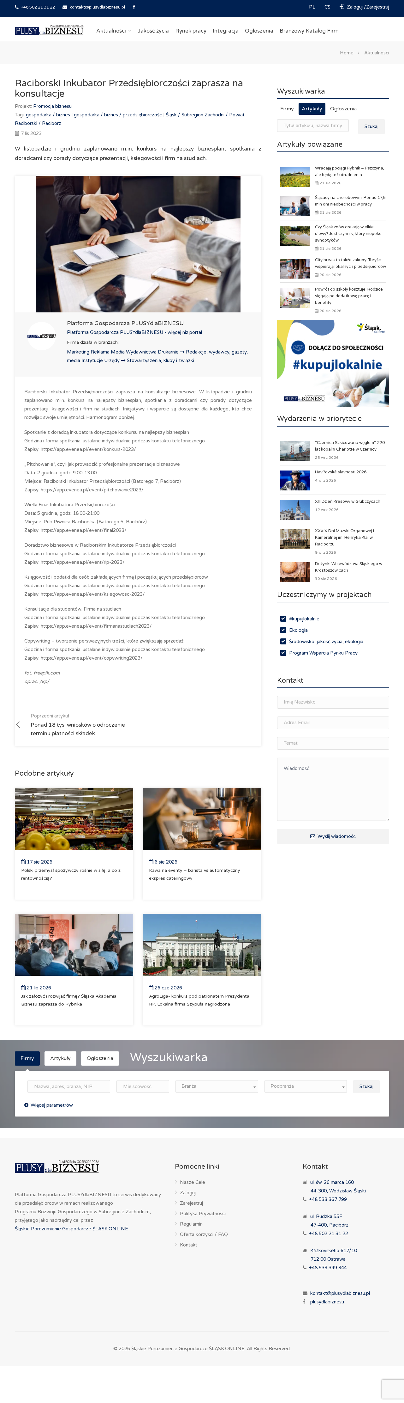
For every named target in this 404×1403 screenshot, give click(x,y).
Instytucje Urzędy (101, 360)
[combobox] (216, 1086)
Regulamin (191, 1224)
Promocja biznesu (52, 106)
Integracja (226, 31)
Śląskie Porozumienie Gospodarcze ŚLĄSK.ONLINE (71, 1229)
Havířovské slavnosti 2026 (340, 472)
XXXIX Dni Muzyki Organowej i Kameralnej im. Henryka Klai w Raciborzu (344, 537)
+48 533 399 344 (328, 1268)
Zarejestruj (191, 1203)
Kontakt (188, 1245)
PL (313, 7)
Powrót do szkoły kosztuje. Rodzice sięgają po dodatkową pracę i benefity (349, 296)
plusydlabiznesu (327, 1302)
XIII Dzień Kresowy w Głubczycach (347, 501)
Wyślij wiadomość (336, 836)
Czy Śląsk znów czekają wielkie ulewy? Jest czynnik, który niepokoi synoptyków (349, 234)
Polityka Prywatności (203, 1213)
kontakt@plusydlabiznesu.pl (97, 7)
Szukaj (371, 126)
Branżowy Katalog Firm (309, 31)
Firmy (287, 109)
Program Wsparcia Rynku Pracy (323, 653)
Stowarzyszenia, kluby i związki (160, 360)
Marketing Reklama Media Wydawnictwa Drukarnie (123, 352)
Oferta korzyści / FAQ (204, 1234)
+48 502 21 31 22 (37, 7)
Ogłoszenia (259, 31)
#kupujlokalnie (304, 619)
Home (347, 52)
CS (328, 7)
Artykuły (312, 109)
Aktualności (111, 31)
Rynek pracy (190, 31)
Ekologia (298, 630)
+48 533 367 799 (328, 1199)
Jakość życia (153, 31)
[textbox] (216, 1086)
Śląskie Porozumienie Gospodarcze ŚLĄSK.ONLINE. (188, 1348)
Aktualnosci (376, 52)
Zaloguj (188, 1193)
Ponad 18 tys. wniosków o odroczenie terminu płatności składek (78, 725)
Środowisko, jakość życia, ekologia (326, 641)
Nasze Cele (192, 1182)
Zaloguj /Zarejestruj (367, 7)
